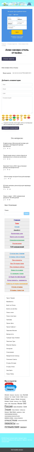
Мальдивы (14, 403)
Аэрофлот (17, 394)
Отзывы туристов (8, 59)
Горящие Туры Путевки (13, 337)
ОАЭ (24, 403)
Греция (13, 396)
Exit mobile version (17, 450)
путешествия (12, 426)
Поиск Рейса (10, 374)
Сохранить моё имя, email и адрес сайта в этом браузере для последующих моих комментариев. (18, 123)
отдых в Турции (11, 420)
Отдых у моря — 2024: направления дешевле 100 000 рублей (14, 196)
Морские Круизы (11, 345)
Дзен (9, 384)
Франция (7, 412)
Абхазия (7, 394)
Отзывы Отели (10, 366)
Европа (25, 396)
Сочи (25, 406)
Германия (7, 396)
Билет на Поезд (10, 305)
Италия (11, 401)
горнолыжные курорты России (12, 416)
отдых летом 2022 (22, 420)
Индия (17, 399)
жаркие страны (9, 418)
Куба (9, 403)
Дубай (21, 396)
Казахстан (16, 401)
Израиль (13, 399)
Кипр (20, 401)
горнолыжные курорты (11, 414)
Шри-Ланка (13, 412)
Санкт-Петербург (18, 406)
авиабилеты (19, 412)
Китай (24, 401)
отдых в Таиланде (18, 418)
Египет (7, 399)
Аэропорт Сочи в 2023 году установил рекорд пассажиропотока (14, 166)
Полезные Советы (11, 359)
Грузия (17, 396)
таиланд (23, 427)
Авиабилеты (9, 301)
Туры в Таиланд (15, 409)
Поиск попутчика (11, 316)
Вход (6, 205)
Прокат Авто (10, 323)
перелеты (10, 423)
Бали (21, 394)
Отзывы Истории (11, 363)
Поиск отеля (10, 312)
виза (24, 412)
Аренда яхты (10, 334)
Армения (12, 394)
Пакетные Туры (10, 341)
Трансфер (9, 319)
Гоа (10, 396)
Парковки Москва (11, 330)
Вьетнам (25, 395)
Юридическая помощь (12, 356)
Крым (6, 403)
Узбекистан (22, 409)
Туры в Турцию (10, 298)
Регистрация (13, 205)
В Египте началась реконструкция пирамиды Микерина (17, 186)
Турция (8, 409)
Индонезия (22, 399)
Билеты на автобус (11, 309)
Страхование (10, 352)
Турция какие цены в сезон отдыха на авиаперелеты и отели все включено (15, 156)
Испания (7, 401)
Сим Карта (9, 370)
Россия (9, 406)
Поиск (6, 210)
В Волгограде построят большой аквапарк (17, 176)
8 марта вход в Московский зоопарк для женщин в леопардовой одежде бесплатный (15, 144)
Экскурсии (9, 348)
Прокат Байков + (11, 327)
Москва (19, 403)
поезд (17, 423)
